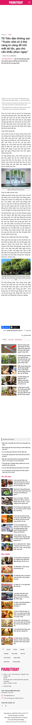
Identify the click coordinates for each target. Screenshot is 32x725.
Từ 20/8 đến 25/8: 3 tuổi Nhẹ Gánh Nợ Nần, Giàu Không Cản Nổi (22, 577)
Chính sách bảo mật (21, 721)
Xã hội (8, 649)
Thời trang (7, 657)
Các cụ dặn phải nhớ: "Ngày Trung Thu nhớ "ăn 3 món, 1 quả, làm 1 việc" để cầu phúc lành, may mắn (22, 546)
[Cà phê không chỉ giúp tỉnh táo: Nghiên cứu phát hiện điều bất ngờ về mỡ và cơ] (8, 380)
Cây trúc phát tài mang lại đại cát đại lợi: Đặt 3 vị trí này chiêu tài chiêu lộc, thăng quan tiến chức (16, 103)
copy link (28, 330)
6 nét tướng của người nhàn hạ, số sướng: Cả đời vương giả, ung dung (22, 508)
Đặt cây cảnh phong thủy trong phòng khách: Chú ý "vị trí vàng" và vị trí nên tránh (15, 459)
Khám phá (7, 661)
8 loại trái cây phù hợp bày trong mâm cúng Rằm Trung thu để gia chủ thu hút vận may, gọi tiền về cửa (22, 518)
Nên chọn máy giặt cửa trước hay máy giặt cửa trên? (16, 444)
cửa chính (10, 339)
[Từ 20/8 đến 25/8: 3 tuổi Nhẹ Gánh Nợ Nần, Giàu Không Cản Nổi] (7, 578)
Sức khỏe (14, 653)
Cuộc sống (17, 657)
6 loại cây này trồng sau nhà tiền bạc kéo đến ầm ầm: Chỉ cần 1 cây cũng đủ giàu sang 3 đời (24, 359)
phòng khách (18, 339)
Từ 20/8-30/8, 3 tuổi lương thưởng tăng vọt (21, 567)
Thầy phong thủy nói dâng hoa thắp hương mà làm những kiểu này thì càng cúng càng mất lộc (16, 108)
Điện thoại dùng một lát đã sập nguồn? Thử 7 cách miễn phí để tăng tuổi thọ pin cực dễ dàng (24, 369)
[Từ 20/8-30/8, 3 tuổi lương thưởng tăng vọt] (7, 569)
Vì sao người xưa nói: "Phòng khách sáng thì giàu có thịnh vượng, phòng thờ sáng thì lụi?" (22, 537)
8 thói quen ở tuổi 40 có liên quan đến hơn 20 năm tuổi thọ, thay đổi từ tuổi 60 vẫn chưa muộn (24, 391)
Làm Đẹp (6, 653)
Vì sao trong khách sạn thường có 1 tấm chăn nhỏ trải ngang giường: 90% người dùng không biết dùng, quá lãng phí (21, 528)
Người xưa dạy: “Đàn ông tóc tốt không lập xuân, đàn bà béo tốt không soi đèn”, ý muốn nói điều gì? (16, 99)
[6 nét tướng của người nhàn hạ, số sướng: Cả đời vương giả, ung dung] (7, 510)
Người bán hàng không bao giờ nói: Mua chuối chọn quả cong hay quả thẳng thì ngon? (22, 491)
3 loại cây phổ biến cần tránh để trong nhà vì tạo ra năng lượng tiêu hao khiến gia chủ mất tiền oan (22, 482)
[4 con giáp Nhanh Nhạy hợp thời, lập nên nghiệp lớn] (7, 632)
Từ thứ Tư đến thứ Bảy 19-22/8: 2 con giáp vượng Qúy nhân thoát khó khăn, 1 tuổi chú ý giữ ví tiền (22, 614)
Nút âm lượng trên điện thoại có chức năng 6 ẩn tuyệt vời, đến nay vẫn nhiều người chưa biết (24, 348)
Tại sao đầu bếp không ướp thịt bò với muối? (15, 468)
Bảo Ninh (28, 335)
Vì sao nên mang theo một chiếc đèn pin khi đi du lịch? (16, 455)
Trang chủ (3, 34)
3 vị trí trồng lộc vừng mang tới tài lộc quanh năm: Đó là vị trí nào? (15, 471)
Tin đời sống (16, 661)
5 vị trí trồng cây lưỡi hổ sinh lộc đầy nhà (14, 452)
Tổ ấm (9, 34)
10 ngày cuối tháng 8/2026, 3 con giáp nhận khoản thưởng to (22, 604)
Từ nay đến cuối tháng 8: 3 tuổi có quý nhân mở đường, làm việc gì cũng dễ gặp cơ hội (22, 623)
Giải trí (23, 653)
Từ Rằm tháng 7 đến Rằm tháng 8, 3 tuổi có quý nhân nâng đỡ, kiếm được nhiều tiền (22, 640)
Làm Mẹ (22, 649)
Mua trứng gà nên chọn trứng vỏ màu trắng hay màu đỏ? (16, 448)
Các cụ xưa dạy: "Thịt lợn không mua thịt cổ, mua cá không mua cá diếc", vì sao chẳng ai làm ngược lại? (22, 500)
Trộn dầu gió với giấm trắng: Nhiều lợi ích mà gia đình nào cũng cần (15, 464)
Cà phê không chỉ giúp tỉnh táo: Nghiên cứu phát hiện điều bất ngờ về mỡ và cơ (23, 380)
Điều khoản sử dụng (11, 721)
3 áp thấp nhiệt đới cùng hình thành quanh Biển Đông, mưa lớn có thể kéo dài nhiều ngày (21, 596)
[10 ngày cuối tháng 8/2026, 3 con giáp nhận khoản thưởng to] (7, 605)
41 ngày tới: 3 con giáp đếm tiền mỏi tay (22, 585)
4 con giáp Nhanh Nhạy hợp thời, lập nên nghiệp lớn (22, 630)
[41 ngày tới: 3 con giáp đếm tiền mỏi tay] (7, 587)
